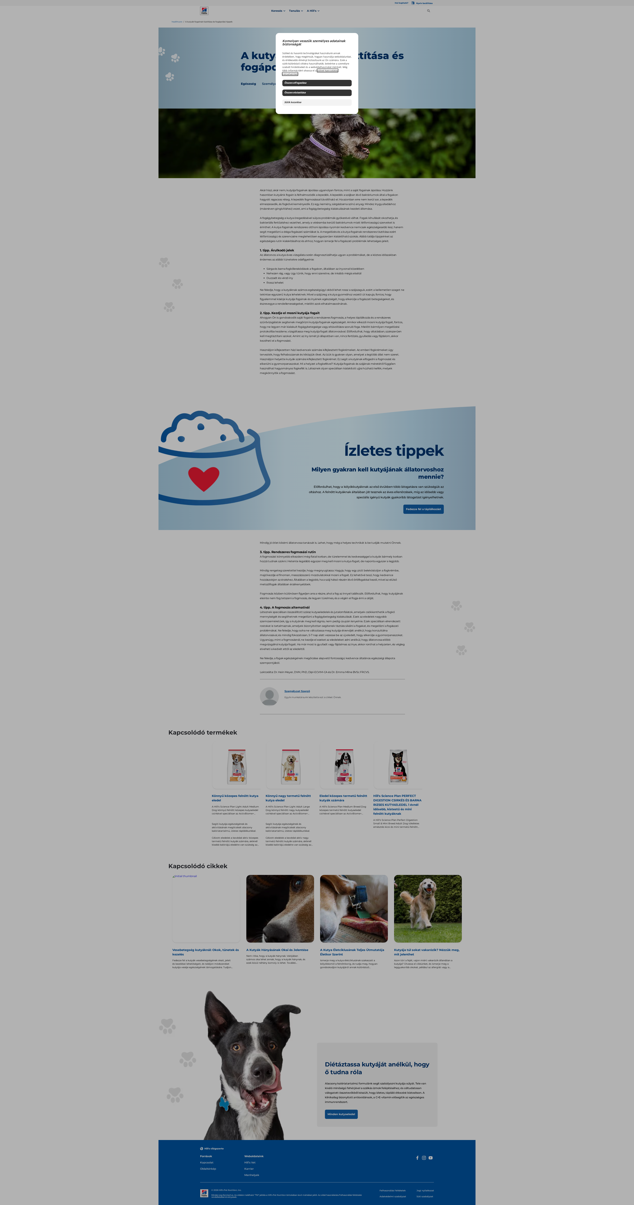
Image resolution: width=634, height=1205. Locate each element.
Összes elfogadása (295, 83)
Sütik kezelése (292, 102)
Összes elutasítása (295, 93)
